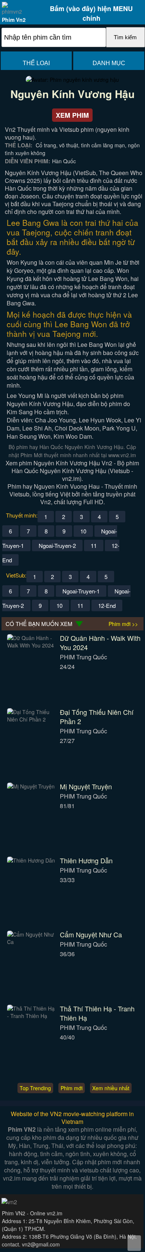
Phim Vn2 (14, 19)
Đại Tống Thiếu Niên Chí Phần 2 (96, 716)
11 (94, 545)
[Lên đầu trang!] (134, 1243)
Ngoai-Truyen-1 (81, 591)
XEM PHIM (72, 115)
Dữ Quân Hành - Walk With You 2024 (100, 642)
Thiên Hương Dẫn (86, 860)
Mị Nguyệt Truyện (86, 786)
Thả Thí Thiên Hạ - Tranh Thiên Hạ (97, 1013)
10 (83, 531)
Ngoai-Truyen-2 (57, 545)
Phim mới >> (123, 623)
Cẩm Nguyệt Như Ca (91, 934)
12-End (107, 605)
